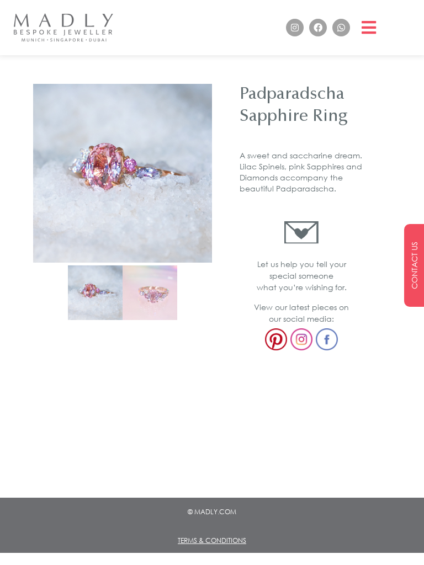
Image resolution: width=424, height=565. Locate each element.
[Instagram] (295, 27)
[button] (369, 27)
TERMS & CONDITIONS (212, 540)
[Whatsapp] (341, 27)
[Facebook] (318, 27)
